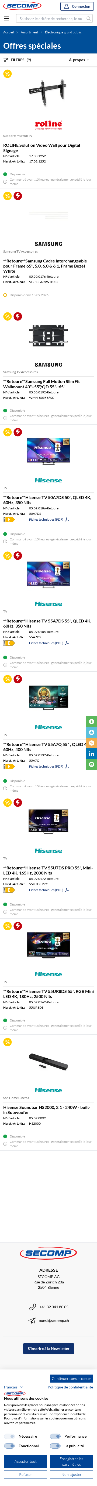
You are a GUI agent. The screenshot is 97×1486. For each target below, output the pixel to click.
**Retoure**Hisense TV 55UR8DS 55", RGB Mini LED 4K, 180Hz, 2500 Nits (48, 994)
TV (5, 488)
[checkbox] (9, 1436)
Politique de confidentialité (70, 1387)
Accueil (8, 32)
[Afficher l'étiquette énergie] (9, 519)
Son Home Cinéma (16, 1098)
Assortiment (29, 32)
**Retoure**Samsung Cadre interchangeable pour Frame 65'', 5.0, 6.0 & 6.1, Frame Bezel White (45, 265)
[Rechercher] (89, 18)
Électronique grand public (63, 32)
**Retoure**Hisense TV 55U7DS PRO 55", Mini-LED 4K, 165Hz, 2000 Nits (48, 870)
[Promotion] (91, 743)
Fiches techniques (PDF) (46, 519)
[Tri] (75, 59)
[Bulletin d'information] (91, 764)
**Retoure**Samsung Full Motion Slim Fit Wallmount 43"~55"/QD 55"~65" (41, 384)
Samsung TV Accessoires (20, 251)
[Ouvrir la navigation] (6, 18)
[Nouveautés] (91, 721)
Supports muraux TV (17, 136)
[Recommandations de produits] (91, 732)
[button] (13, 1387)
